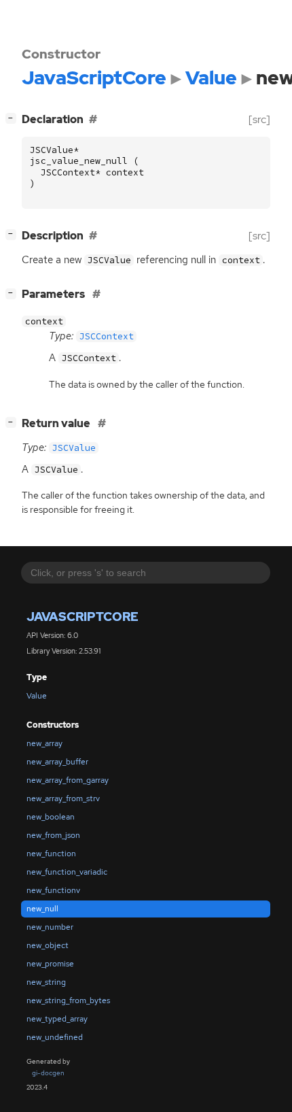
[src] (259, 119)
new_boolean (50, 816)
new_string (46, 982)
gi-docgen (48, 1072)
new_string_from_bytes (68, 1000)
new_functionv (53, 890)
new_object (47, 945)
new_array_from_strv (63, 798)
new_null (42, 908)
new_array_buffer (57, 761)
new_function (51, 853)
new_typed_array (57, 1018)
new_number (49, 927)
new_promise (50, 963)
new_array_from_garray (67, 780)
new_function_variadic (66, 871)
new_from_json (53, 835)
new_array (44, 743)
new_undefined (54, 1037)
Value (36, 695)
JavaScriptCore (82, 616)
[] (13, 117)
